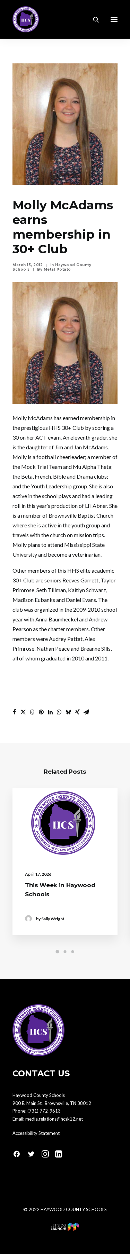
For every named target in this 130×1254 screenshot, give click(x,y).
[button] (114, 19)
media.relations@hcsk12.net (54, 1119)
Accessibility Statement (36, 1133)
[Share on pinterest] (41, 712)
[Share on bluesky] (68, 712)
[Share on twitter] (23, 712)
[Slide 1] (57, 951)
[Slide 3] (73, 951)
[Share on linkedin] (50, 712)
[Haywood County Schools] (25, 19)
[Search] (93, 19)
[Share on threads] (32, 712)
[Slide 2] (65, 951)
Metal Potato (57, 269)
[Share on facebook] (14, 712)
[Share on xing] (77, 712)
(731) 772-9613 (44, 1111)
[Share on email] (86, 712)
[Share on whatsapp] (59, 712)
